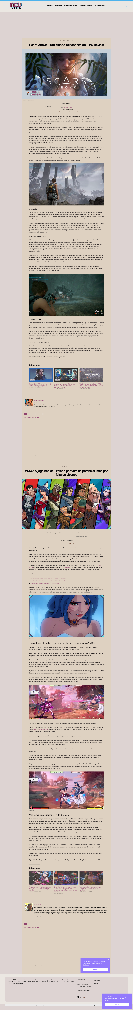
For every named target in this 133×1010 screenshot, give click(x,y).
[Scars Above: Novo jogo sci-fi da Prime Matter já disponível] (41, 375)
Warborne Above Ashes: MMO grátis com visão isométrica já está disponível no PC (91, 385)
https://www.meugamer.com (39, 402)
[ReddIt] (73, 111)
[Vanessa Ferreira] (29, 403)
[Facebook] (55, 111)
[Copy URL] (77, 111)
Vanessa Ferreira (67, 107)
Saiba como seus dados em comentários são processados (56, 455)
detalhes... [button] (107, 1000)
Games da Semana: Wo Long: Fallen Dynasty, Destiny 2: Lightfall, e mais (64, 385)
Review (70, 40)
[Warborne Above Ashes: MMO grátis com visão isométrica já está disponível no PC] (91, 375)
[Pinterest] (62, 111)
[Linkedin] (70, 111)
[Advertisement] (66, 23)
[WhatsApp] (66, 111)
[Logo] (16, 5)
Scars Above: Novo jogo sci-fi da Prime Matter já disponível (40, 385)
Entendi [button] (117, 1004)
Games (62, 40)
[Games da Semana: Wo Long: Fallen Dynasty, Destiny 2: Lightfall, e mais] (66, 375)
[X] (59, 111)
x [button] (130, 994)
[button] (126, 6)
